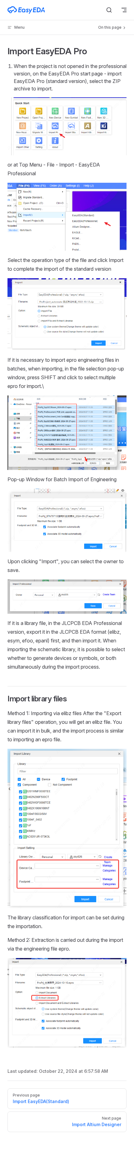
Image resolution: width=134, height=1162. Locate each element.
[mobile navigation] (124, 10)
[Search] (109, 10)
